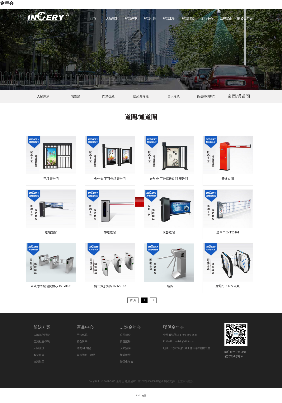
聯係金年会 (126, 361)
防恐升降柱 (141, 96)
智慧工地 (169, 18)
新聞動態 (125, 355)
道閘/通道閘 (239, 96)
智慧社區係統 (42, 341)
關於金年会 (245, 18)
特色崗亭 (82, 341)
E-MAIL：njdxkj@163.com (178, 341)
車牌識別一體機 (86, 355)
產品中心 (207, 18)
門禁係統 (108, 96)
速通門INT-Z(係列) (227, 286)
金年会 (7, 3)
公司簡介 (125, 334)
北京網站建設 (185, 381)
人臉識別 (112, 18)
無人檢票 (173, 96)
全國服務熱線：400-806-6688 (180, 334)
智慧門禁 (188, 18)
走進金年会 (130, 327)
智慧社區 (150, 18)
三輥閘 (168, 286)
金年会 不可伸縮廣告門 (110, 178)
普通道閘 (228, 178)
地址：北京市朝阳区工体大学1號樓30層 (186, 348)
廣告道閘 (169, 232)
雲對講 (75, 96)
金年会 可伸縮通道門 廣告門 (169, 178)
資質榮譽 (125, 341)
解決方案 (42, 327)
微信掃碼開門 (206, 96)
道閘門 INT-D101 (227, 232)
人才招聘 (125, 348)
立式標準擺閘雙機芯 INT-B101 (51, 286)
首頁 (93, 18)
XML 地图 (141, 395)
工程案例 (226, 18)
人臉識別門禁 (42, 334)
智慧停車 (131, 18)
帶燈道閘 (110, 232)
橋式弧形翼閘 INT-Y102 (110, 286)
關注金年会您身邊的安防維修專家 (235, 354)
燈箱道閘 (51, 232)
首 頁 (133, 300)
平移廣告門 (51, 178)
